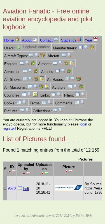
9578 (12, 188)
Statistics (69, 40)
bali (26, 189)
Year (89, 40)
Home (9, 40)
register (9, 128)
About (27, 40)
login (83, 124)
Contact (47, 40)
